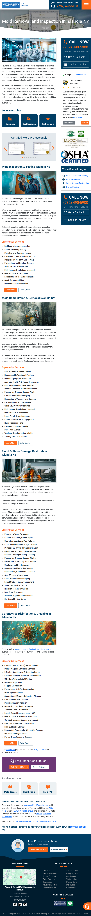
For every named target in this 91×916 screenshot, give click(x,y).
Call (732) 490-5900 (19, 767)
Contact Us (70, 888)
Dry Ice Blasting (72, 187)
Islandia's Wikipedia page (45, 821)
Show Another (69, 123)
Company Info (72, 873)
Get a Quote (25, 290)
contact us (10, 750)
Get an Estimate (39, 767)
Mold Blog (70, 885)
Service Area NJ (49, 888)
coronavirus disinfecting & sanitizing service (33, 649)
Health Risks (29, 792)
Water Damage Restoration (77, 183)
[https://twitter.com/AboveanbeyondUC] (25, 904)
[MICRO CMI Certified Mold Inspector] (16, 155)
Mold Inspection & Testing (77, 175)
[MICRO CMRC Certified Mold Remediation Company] (42, 155)
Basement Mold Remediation (35, 805)
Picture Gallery (72, 882)
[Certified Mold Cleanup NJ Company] (63, 904)
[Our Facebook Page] (15, 904)
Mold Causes (10, 792)
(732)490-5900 (20, 900)
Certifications (29, 124)
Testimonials (48, 124)
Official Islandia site (23, 821)
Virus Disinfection (50, 885)
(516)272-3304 (40, 750)
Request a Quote (58, 849)
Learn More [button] (10, 290)
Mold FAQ (47, 792)
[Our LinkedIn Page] (20, 904)
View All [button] (85, 123)
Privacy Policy (47, 913)
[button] (5, 148)
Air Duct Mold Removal (24, 811)
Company (10, 124)
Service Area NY (73, 870)
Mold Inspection (49, 870)
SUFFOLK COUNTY (78, 827)
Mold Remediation (74, 179)
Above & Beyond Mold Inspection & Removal (21, 913)
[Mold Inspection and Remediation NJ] (11, 5)
